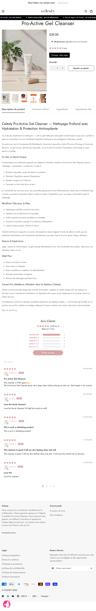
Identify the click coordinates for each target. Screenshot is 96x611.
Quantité (53, 62)
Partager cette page (59, 55)
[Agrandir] (41, 35)
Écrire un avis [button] (48, 352)
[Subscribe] (91, 568)
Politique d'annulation (11, 576)
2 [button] (46, 486)
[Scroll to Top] (91, 597)
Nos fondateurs (56, 515)
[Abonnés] (3, 596)
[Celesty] (48, 11)
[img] (10, 368)
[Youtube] (13, 596)
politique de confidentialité (13, 568)
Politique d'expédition (11, 555)
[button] (55, 48)
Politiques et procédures (12, 563)
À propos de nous (57, 510)
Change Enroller (63, 3)
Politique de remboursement (13, 572)
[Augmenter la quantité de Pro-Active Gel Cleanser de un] (62, 68)
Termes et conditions (10, 559)
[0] (91, 11)
